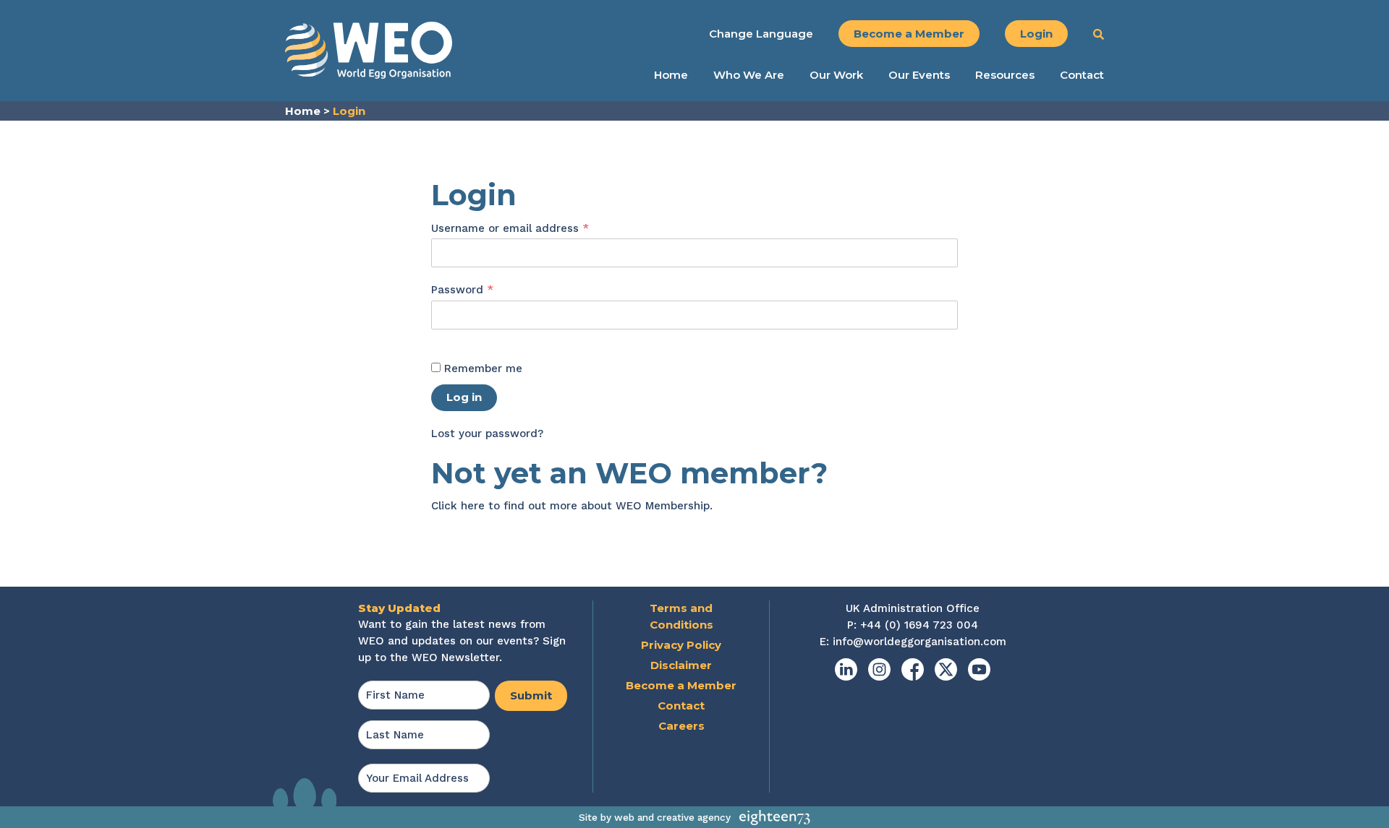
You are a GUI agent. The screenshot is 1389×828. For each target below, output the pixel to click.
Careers (681, 726)
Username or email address (534, 228)
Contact (1082, 75)
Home (671, 75)
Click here (458, 505)
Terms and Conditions (681, 616)
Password (486, 289)
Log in (464, 397)
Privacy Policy (681, 645)
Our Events (919, 75)
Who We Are (748, 75)
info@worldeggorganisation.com (919, 641)
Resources (1005, 75)
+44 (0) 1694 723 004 (919, 624)
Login (1036, 33)
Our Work (836, 75)
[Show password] (446, 338)
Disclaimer (681, 665)
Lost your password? (487, 433)
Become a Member (909, 33)
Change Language (761, 33)
